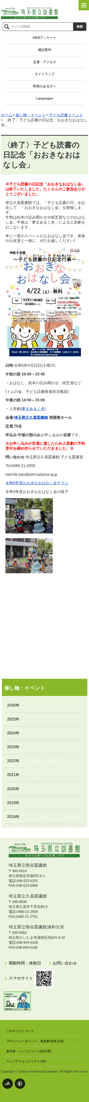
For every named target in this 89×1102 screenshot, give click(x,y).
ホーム (6, 115)
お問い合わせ (65, 963)
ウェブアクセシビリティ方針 (26, 1061)
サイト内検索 (6, 27)
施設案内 (44, 50)
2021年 (13, 775)
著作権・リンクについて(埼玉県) (28, 1051)
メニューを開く (84, 5)
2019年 (13, 803)
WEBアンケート (44, 38)
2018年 (13, 817)
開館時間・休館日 (25, 963)
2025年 (13, 719)
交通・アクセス (44, 62)
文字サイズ (7, 1083)
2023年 (13, 747)
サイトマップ (45, 74)
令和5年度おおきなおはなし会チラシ (36, 483)
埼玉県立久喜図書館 (31, 417)
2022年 (13, 761)
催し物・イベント (30, 115)
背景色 (20, 1083)
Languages (44, 98)
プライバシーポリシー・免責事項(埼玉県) (35, 1041)
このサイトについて (20, 1031)
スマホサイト (21, 978)
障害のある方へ (44, 86)
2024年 (13, 733)
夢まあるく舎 (33, 409)
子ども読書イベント (66, 115)
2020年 (13, 789)
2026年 (13, 705)
